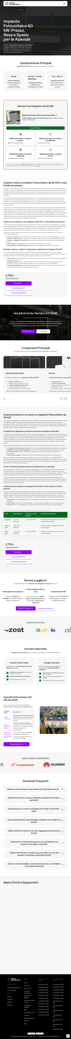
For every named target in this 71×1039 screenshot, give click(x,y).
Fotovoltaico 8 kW (43, 998)
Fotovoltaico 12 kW (43, 1004)
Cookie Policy (39, 1033)
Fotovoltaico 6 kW (43, 992)
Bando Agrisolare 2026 (7, 726)
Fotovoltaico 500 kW (57, 1025)
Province (26, 1021)
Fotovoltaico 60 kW (58, 995)
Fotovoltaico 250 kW (57, 1011)
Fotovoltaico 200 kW (57, 1006)
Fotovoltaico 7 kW (43, 995)
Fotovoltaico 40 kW (58, 990)
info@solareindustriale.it (14, 988)
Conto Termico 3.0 (29, 1012)
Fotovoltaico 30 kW (58, 987)
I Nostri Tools (27, 988)
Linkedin (9, 996)
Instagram (10, 999)
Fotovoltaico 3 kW (43, 984)
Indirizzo (7, 942)
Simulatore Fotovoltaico (27, 992)
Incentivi (26, 1015)
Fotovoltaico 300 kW (57, 1016)
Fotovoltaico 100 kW (57, 1002)
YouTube (9, 1005)
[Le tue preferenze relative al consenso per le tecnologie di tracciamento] (68, 1036)
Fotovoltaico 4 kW (43, 987)
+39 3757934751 (11, 990)
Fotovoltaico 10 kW (44, 1001)
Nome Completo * (10, 923)
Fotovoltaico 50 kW (58, 992)
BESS (25, 1010)
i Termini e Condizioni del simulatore (27, 163)
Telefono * (8, 929)
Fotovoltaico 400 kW (58, 1020)
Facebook (10, 1002)
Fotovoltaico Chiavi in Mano (29, 1001)
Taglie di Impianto (29, 1018)
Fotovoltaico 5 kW (43, 990)
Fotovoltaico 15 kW (43, 1006)
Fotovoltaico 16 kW (44, 1009)
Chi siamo (27, 985)
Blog (25, 1023)
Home (26, 983)
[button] (64, 3)
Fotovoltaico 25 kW (58, 984)
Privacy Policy (37, 166)
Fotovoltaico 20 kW (44, 1015)
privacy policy (8, 958)
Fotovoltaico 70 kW (58, 998)
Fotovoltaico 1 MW (58, 1029)
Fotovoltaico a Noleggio (28, 1006)
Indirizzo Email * (9, 936)
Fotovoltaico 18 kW (44, 1012)
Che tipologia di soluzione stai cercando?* (17, 949)
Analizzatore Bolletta (27, 996)
